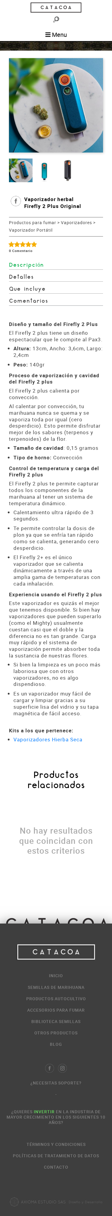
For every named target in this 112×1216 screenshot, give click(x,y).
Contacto (56, 1167)
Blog (56, 1044)
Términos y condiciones (56, 1144)
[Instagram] (62, 1068)
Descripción (26, 265)
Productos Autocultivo (56, 998)
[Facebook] (50, 1068)
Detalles (21, 277)
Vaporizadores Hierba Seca (47, 739)
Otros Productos (56, 1033)
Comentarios (28, 301)
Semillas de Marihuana (56, 987)
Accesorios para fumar (56, 1010)
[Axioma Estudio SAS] (56, 1202)
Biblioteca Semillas (56, 1021)
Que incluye (27, 289)
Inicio (56, 975)
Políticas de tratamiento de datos (56, 1155)
